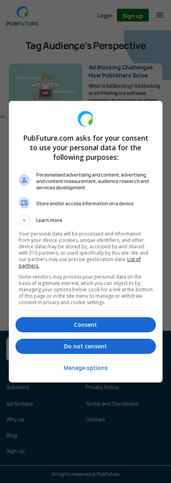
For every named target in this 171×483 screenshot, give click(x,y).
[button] (86, 220)
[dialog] (86, 242)
